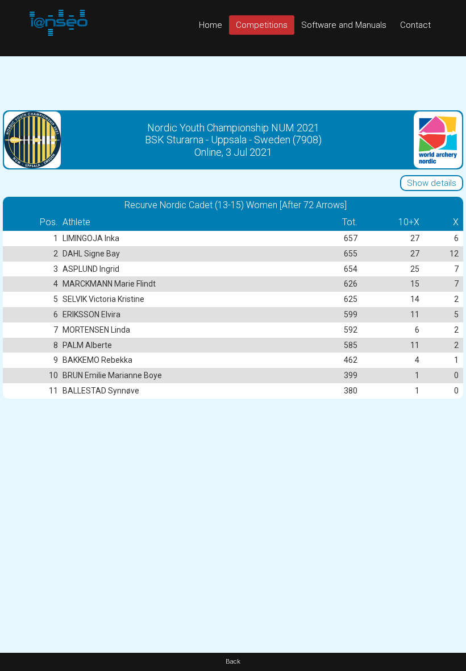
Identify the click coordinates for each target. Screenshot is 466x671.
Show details (431, 183)
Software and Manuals (343, 25)
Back (233, 661)
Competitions (262, 25)
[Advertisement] (233, 81)
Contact (415, 25)
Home (210, 25)
